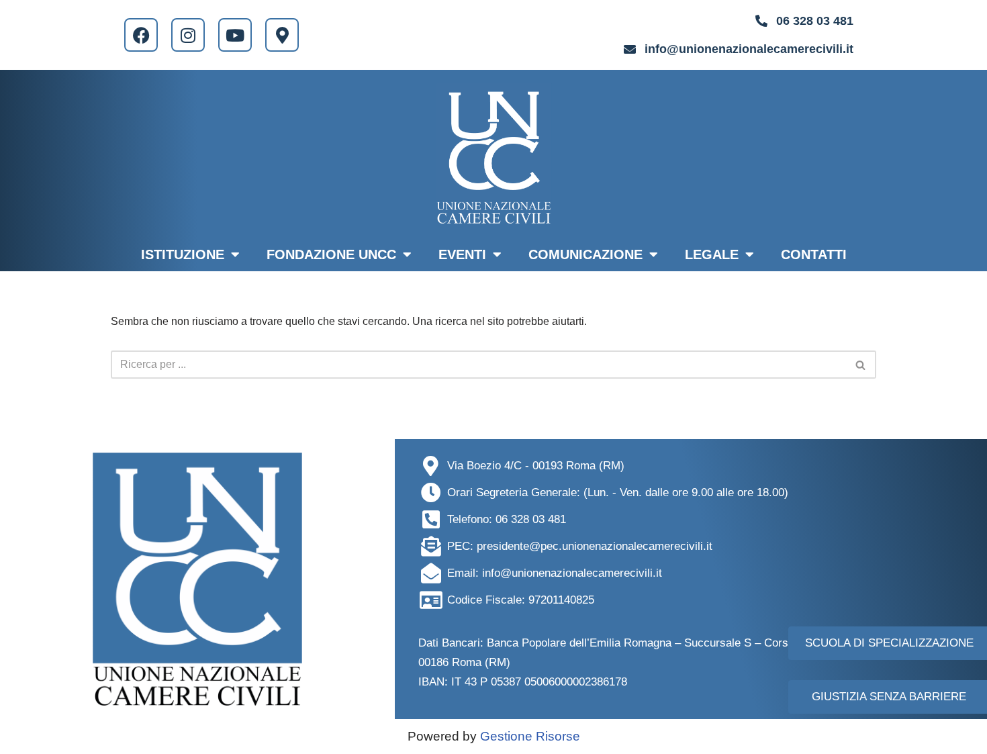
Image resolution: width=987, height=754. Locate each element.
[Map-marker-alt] (282, 35)
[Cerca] (861, 364)
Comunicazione (585, 254)
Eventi (462, 254)
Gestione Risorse (530, 736)
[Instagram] (188, 35)
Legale (712, 254)
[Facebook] (141, 35)
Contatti (814, 254)
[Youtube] (235, 35)
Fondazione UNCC (331, 254)
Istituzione (182, 254)
